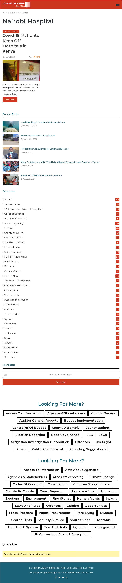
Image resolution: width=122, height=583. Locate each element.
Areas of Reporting (13, 223)
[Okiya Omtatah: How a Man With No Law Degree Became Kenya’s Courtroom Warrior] (11, 166)
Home (7, 12)
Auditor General (103, 413)
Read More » (10, 99)
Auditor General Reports (38, 420)
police (21, 449)
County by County (14, 233)
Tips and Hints (11, 295)
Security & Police (13, 237)
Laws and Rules (12, 204)
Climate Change (13, 271)
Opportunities (11, 352)
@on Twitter (10, 544)
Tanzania (8, 328)
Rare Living (9, 357)
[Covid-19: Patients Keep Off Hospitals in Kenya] (21, 70)
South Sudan (11, 347)
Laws (103, 435)
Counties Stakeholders (16, 285)
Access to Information (16, 299)
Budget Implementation (83, 420)
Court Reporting (13, 252)
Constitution (10, 323)
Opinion (8, 319)
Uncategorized (11, 290)
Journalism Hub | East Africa (80, 568)
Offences (9, 309)
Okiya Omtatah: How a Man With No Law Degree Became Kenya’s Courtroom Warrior (60, 162)
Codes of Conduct (14, 213)
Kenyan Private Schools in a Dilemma (38, 135)
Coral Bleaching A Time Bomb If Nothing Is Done (43, 122)
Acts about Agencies (15, 218)
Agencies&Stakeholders (66, 413)
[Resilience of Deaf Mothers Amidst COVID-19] (11, 179)
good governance (65, 435)
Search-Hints (11, 304)
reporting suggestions (87, 449)
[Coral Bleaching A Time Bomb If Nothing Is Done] (11, 126)
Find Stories (10, 333)
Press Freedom (12, 314)
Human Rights (12, 247)
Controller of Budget (29, 427)
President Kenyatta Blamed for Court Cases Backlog (45, 149)
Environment (11, 261)
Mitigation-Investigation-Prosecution (40, 442)
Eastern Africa (11, 276)
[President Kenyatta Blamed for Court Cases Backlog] (11, 153)
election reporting (30, 435)
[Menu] (117, 4)
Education (9, 266)
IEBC (89, 435)
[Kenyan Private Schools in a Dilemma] (11, 139)
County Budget (97, 427)
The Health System (11, 31)
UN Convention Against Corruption (23, 209)
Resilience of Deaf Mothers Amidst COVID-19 (41, 175)
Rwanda (8, 343)
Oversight (103, 442)
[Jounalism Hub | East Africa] (17, 4)
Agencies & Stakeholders (17, 280)
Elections (9, 228)
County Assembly (65, 427)
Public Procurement (15, 256)
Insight (7, 199)
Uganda (8, 338)
